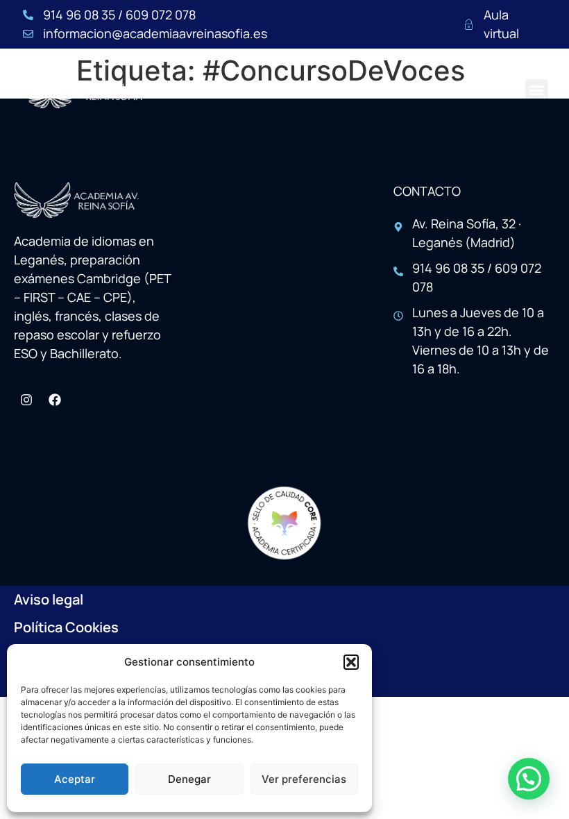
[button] (351, 662)
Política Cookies (66, 627)
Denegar (189, 779)
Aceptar (74, 779)
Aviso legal (48, 599)
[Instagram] (26, 399)
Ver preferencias (304, 779)
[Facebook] (54, 399)
